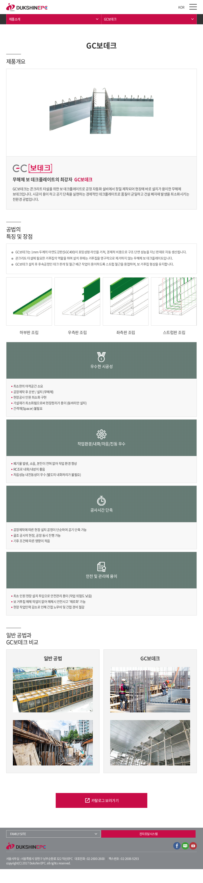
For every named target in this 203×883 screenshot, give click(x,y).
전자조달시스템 (148, 834)
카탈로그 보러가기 (101, 800)
